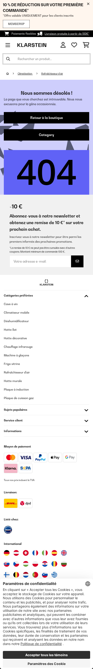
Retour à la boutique (46, 118)
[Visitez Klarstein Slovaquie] (7, 564)
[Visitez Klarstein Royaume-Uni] (64, 553)
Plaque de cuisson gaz (19, 398)
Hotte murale (13, 381)
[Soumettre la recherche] (8, 59)
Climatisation (25, 73)
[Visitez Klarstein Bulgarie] (64, 564)
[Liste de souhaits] (74, 45)
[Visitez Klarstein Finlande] (7, 575)
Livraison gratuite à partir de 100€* (67, 33)
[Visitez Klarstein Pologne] (35, 564)
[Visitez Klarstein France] (35, 553)
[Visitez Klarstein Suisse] (26, 553)
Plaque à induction (16, 389)
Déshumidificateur (16, 321)
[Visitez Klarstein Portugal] (35, 575)
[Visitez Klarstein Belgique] (16, 575)
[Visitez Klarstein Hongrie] (26, 564)
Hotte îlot (10, 329)
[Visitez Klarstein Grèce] (54, 575)
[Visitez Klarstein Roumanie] (54, 564)
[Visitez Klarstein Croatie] (45, 564)
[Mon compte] (63, 45)
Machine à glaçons (16, 355)
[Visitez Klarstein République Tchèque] (16, 564)
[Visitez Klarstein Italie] (45, 553)
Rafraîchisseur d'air (52, 73)
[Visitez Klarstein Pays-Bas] (26, 575)
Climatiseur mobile (16, 312)
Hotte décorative (15, 338)
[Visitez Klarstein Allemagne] (7, 553)
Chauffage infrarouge (18, 347)
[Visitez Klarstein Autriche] (16, 553)
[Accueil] (12, 73)
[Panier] (86, 45)
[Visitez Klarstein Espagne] (54, 553)
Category (46, 135)
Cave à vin (11, 304)
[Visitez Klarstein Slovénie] (45, 575)
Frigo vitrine (12, 364)
